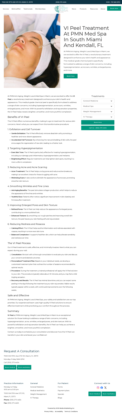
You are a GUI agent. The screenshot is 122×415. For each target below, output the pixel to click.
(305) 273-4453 (11, 403)
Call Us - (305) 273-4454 (98, 128)
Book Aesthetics (24, 367)
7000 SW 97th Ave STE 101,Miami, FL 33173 (14, 394)
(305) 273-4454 (12, 400)
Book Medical (10, 367)
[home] (61, 9)
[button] (6, 9)
